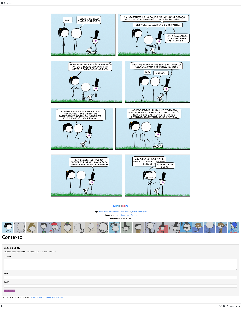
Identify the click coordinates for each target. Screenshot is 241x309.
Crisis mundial (125, 211)
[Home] (2, 3)
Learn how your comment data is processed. (47, 297)
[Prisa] (236, 306)
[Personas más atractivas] (227, 306)
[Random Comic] (220, 306)
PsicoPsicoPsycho (139, 211)
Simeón (134, 215)
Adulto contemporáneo (109, 211)
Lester (117, 215)
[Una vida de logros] (224, 306)
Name (6, 273)
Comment (7, 256)
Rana (123, 215)
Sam (128, 215)
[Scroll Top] (2, 306)
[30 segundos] (239, 306)
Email (6, 282)
